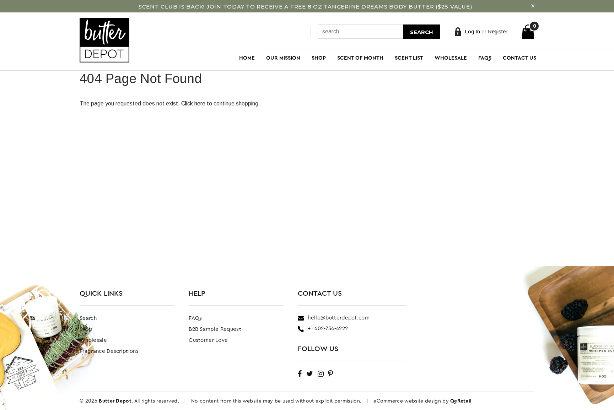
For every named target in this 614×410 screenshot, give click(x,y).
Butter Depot (115, 401)
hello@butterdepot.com (339, 318)
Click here (194, 103)
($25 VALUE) (454, 6)
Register (497, 31)
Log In (472, 31)
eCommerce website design (407, 401)
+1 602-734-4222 (328, 328)
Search (421, 32)
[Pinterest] (330, 373)
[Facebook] (300, 373)
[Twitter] (309, 373)
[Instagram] (321, 373)
